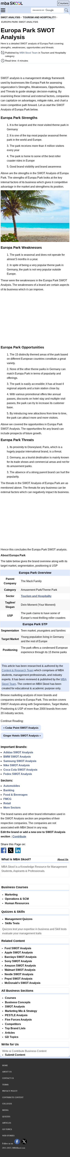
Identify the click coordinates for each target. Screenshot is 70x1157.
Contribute (19, 836)
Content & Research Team (17, 670)
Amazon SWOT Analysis (20, 965)
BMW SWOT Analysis (17, 756)
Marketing (11, 894)
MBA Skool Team (29, 52)
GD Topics (11, 1037)
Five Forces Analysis (18, 1019)
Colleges (7, 1104)
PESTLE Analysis (16, 1015)
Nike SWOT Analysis (16, 765)
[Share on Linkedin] (18, 852)
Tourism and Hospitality (36, 596)
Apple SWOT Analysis (19, 952)
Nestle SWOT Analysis (19, 974)
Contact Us (8, 1078)
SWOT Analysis (15, 1006)
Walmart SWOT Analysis (20, 969)
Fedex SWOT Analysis (17, 774)
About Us (62, 859)
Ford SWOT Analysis (18, 948)
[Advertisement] (35, 69)
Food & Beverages (15, 794)
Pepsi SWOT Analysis (18, 978)
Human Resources (17, 903)
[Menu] (4, 10)
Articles (10, 1032)
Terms (5, 1085)
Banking (8, 790)
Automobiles (11, 785)
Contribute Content (12, 1097)
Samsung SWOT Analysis (19, 761)
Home (5, 1065)
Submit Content (15, 1054)
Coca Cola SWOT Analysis (20, 769)
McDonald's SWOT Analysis (22, 982)
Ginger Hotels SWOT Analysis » (22, 735)
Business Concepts (17, 1002)
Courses (63, 3)
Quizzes (6, 1117)
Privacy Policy (10, 1091)
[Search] (67, 10)
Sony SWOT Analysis (18, 961)
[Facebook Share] (3, 852)
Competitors (13, 1024)
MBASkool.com (18, 1148)
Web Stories (8, 1136)
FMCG (7, 798)
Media (5, 1110)
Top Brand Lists (15, 1028)
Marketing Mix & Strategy (21, 1011)
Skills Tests (12, 923)
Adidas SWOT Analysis (18, 752)
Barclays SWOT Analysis (21, 957)
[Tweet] (10, 852)
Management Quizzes (18, 919)
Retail (7, 803)
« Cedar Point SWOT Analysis (20, 727)
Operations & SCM (17, 898)
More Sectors (12, 807)
